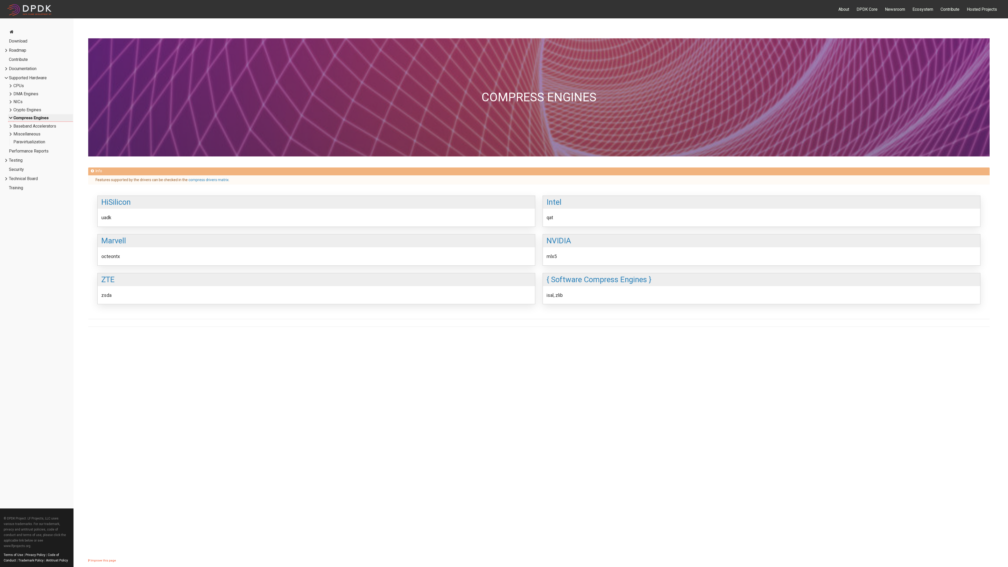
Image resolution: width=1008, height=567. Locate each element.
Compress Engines (31, 117)
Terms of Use (13, 555)
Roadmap (17, 50)
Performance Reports (29, 151)
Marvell (113, 240)
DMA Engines (25, 93)
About (843, 9)
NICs (18, 101)
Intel (554, 202)
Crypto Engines (27, 109)
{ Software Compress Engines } (599, 279)
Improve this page (103, 560)
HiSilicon (116, 202)
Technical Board (23, 178)
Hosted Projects (982, 9)
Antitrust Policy (57, 560)
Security (16, 169)
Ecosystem (922, 9)
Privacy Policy (35, 555)
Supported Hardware (28, 77)
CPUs (18, 85)
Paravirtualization (29, 141)
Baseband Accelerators (34, 126)
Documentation (22, 68)
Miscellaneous (26, 134)
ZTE (108, 279)
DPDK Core (867, 9)
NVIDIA (559, 240)
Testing (16, 160)
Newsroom (895, 9)
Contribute (950, 9)
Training (16, 187)
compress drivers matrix (208, 180)
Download (18, 41)
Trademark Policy (31, 560)
